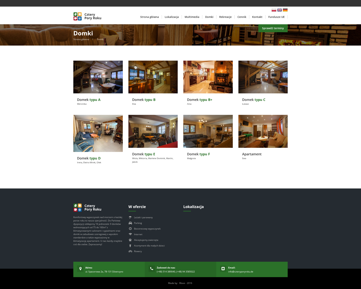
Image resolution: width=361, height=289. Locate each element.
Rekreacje (225, 17)
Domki (209, 17)
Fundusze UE (276, 17)
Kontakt (257, 17)
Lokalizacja (172, 17)
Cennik (241, 17)
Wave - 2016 (185, 283)
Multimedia (192, 17)
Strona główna (149, 17)
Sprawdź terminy (273, 28)
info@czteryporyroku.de (240, 271)
